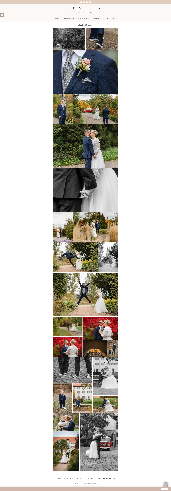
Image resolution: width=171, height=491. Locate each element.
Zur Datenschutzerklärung (122, 488)
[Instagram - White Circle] (84, 2)
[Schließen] (169, 489)
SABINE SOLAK (85, 8)
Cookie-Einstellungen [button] (146, 488)
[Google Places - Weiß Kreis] (90, 2)
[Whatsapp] (81, 2)
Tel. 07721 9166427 (106, 478)
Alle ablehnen (156, 488)
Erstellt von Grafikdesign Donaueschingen (89, 483)
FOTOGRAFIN (85, 12)
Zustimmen (164, 488)
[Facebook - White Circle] (87, 2)
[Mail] (2, 14)
